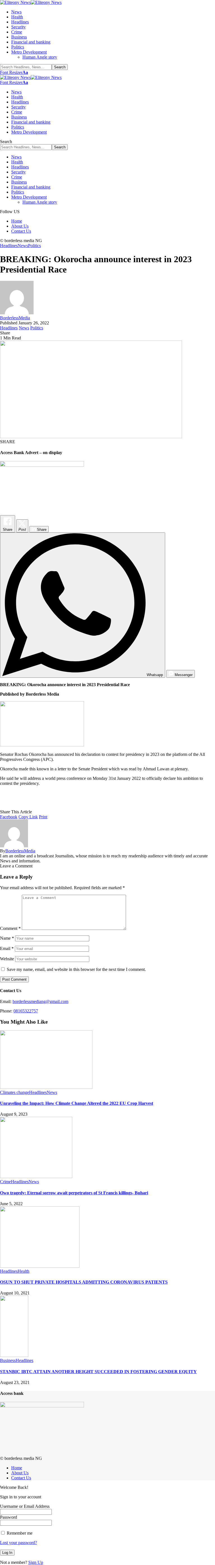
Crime (5, 1181)
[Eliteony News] (31, 2)
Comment (10, 928)
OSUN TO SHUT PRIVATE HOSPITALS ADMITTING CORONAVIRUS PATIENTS (84, 1282)
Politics (34, 245)
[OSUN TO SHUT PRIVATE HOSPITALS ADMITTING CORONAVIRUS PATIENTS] (40, 1266)
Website (7, 958)
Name (7, 938)
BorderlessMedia (15, 317)
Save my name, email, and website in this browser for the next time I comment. (76, 969)
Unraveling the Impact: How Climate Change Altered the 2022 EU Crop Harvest (76, 1103)
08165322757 (25, 1011)
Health (23, 1271)
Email (7, 948)
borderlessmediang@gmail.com (40, 1001)
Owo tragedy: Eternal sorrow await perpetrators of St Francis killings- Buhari (74, 1192)
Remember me (19, 1533)
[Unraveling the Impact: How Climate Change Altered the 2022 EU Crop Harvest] (46, 1087)
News (23, 245)
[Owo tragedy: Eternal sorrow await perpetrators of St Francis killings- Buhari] (36, 1176)
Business (8, 1360)
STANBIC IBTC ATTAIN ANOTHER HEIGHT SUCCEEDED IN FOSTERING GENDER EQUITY (98, 1371)
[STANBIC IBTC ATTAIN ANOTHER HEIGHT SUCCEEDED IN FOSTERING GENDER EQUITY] (14, 1355)
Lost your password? (18, 1542)
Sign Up (35, 1562)
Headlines (9, 245)
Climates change (14, 1092)
